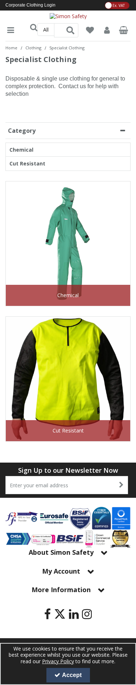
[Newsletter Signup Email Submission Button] (121, 485)
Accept (72, 675)
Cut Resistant (27, 163)
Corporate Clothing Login (30, 5)
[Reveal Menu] (10, 30)
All (46, 29)
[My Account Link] (107, 30)
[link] (47, 614)
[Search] (70, 30)
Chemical (21, 150)
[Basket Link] (124, 31)
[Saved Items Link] (90, 30)
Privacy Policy (58, 661)
